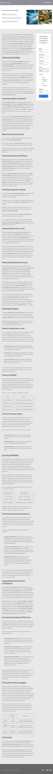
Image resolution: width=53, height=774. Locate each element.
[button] (25, 2)
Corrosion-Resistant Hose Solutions (10, 10)
